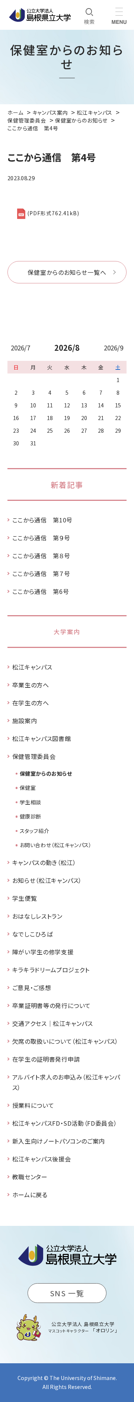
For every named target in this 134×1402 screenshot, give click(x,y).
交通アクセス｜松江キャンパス (52, 1023)
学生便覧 (24, 898)
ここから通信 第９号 (41, 537)
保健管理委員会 (33, 756)
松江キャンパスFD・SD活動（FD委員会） (64, 1123)
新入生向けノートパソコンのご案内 (58, 1140)
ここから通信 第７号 (41, 573)
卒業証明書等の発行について (51, 1005)
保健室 (28, 787)
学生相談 (30, 802)
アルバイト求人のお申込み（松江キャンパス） (66, 1082)
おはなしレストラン (37, 916)
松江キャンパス (32, 666)
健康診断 (30, 816)
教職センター (30, 1176)
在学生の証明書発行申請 (46, 1059)
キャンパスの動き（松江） (44, 862)
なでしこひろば (32, 933)
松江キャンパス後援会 (41, 1158)
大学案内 (67, 631)
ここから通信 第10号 (42, 519)
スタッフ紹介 (34, 830)
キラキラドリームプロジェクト (51, 969)
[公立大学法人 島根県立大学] (40, 15)
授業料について (33, 1105)
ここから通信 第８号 (41, 555)
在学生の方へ (30, 702)
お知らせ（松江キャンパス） (47, 880)
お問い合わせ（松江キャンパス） (56, 845)
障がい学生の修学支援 (42, 951)
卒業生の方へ (30, 684)
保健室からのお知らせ (46, 773)
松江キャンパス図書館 (41, 738)
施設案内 (24, 720)
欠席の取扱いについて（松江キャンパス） (65, 1041)
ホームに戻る (30, 1194)
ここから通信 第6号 (40, 591)
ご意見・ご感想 (31, 987)
